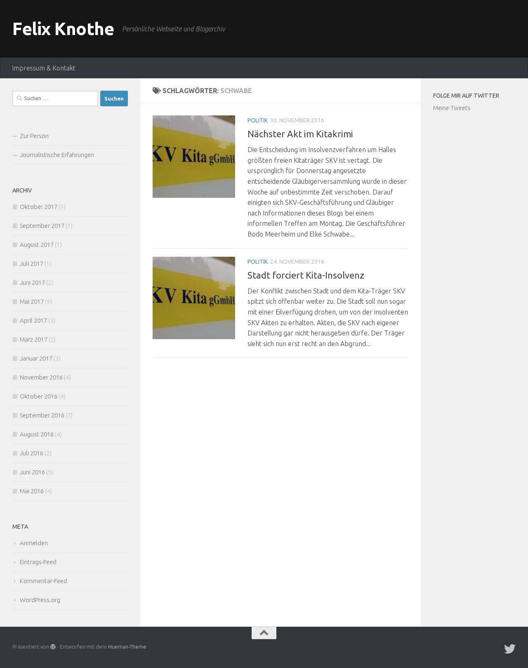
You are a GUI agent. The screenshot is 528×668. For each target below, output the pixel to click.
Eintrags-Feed (38, 561)
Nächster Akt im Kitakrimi (300, 134)
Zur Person (34, 135)
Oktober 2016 (38, 396)
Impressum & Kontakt (43, 68)
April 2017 (33, 320)
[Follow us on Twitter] (510, 649)
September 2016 (42, 415)
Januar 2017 (36, 358)
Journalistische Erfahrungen (57, 154)
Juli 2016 (31, 453)
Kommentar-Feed (43, 580)
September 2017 (42, 225)
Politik (258, 120)
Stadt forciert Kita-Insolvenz (306, 275)
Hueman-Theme (127, 646)
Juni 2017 (32, 282)
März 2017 (33, 339)
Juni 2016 (32, 472)
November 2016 (41, 377)
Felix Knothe (63, 28)
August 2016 (37, 434)
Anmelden (34, 542)
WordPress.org (40, 599)
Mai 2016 (32, 491)
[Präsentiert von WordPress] (53, 646)
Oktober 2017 (38, 206)
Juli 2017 (31, 263)
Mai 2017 (32, 301)
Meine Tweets (452, 107)
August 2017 (37, 244)
